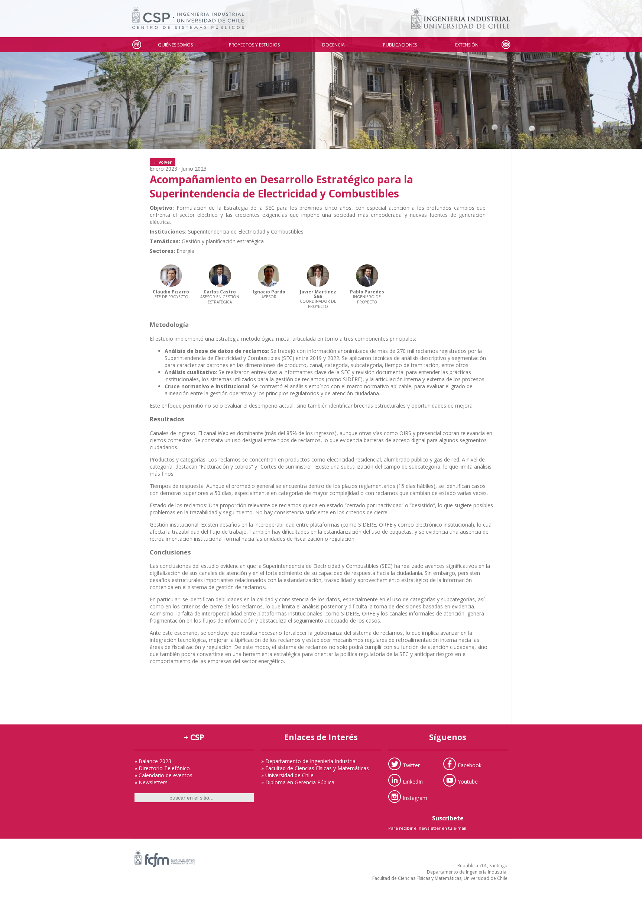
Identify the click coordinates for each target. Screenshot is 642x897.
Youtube (468, 781)
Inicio (136, 45)
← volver (162, 162)
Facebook (470, 765)
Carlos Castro (220, 292)
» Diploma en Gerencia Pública (297, 782)
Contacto (505, 45)
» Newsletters (151, 782)
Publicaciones (400, 45)
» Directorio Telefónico (162, 768)
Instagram (415, 797)
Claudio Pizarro (171, 292)
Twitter (411, 765)
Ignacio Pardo (269, 292)
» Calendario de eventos (163, 775)
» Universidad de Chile (287, 775)
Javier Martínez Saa (318, 294)
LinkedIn (413, 781)
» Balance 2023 (152, 761)
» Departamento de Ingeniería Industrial (309, 761)
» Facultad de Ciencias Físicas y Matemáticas (315, 768)
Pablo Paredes (367, 292)
